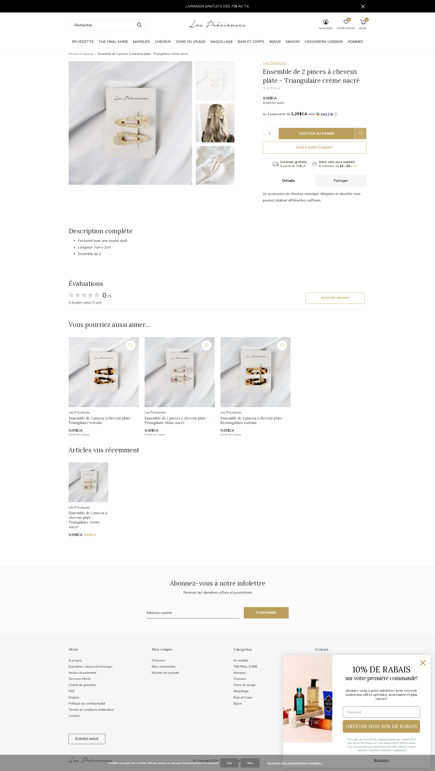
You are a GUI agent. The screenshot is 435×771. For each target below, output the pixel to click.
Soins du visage (190, 41)
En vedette (83, 41)
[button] (228, 80)
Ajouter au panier (316, 133)
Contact (74, 715)
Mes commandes (164, 666)
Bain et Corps (251, 41)
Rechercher (139, 25)
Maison (293, 41)
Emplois (74, 697)
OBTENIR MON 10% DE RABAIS (381, 726)
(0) (283, 88)
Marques (141, 41)
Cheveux (163, 41)
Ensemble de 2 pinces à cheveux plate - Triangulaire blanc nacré (177, 420)
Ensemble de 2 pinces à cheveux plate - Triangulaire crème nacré (88, 520)
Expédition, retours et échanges (91, 666)
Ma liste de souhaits (165, 672)
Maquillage (221, 41)
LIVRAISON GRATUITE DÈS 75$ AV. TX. (217, 6)
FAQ (72, 691)
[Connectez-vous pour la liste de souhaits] (360, 133)
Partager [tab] (341, 180)
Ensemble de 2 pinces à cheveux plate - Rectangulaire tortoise (252, 420)
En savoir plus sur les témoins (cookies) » (295, 763)
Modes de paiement (82, 672)
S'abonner (266, 612)
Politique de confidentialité (87, 703)
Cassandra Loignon (323, 41)
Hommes (355, 41)
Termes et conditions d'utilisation (91, 709)
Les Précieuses (275, 63)
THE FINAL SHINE (113, 41)
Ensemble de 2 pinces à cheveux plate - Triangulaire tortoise (101, 420)
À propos (75, 660)
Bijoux (275, 41)
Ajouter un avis (335, 298)
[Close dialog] (423, 663)
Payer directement (314, 147)
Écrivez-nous (87, 739)
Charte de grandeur (82, 685)
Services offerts (80, 679)
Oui (229, 763)
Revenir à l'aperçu (81, 54)
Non (250, 763)
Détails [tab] (288, 180)
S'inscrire (158, 660)
